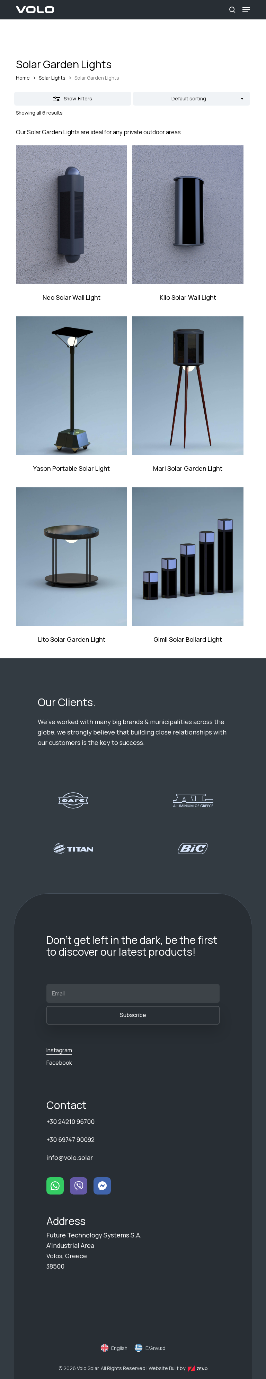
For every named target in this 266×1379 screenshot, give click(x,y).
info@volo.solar (69, 1157)
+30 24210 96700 (70, 1121)
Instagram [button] (59, 1050)
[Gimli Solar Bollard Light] (187, 556)
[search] (232, 9)
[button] (246, 9)
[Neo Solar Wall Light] (71, 214)
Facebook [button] (59, 1062)
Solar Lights (52, 77)
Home (23, 77)
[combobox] (191, 99)
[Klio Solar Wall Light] (187, 214)
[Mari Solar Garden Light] (187, 385)
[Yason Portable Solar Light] (71, 385)
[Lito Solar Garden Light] (71, 556)
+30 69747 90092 (70, 1139)
